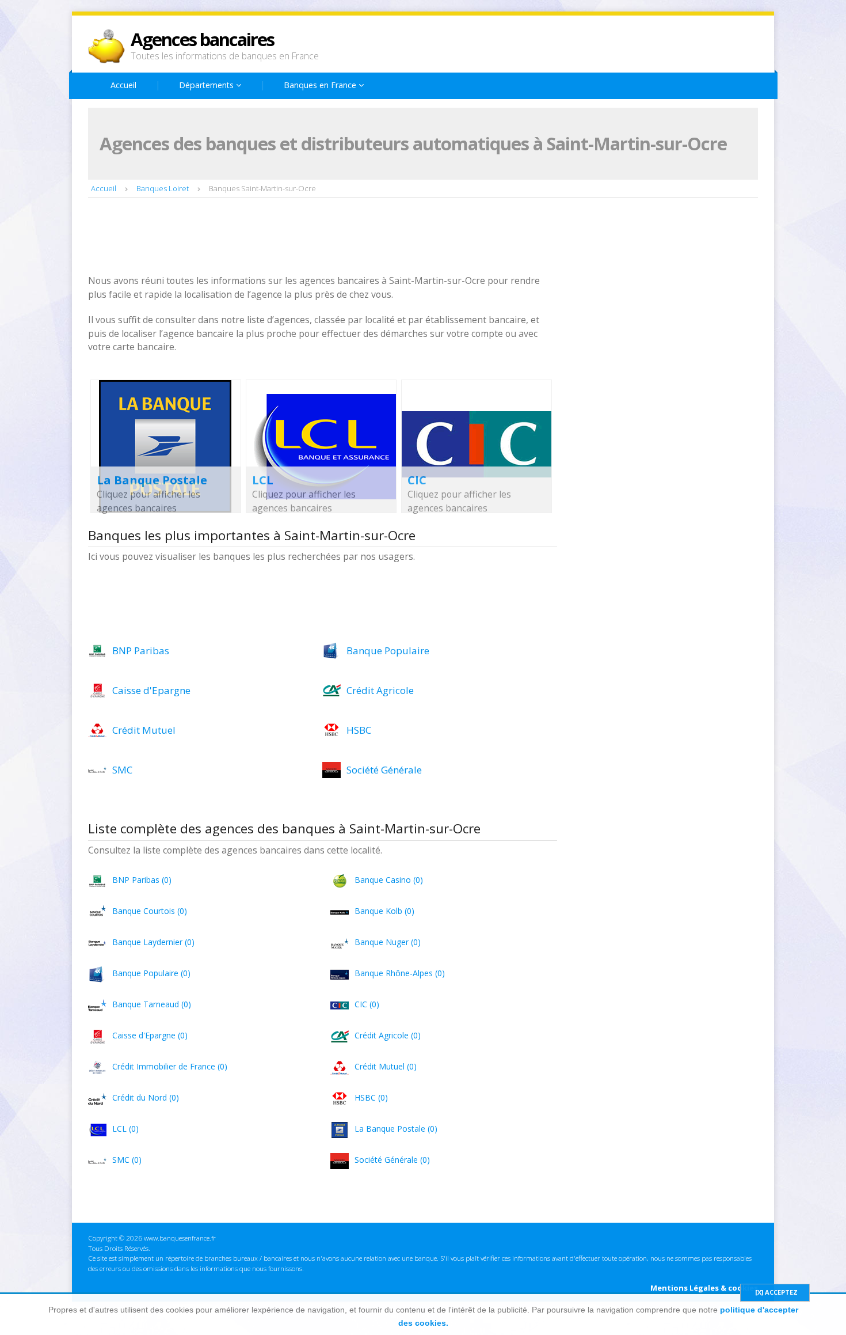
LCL (262, 480)
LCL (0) (125, 1128)
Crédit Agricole (380, 690)
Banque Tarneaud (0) (151, 1004)
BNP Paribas (140, 650)
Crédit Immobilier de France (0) (169, 1066)
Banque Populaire (387, 650)
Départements (207, 84)
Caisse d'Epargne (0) (150, 1035)
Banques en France (321, 84)
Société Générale (384, 769)
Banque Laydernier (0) (153, 941)
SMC (122, 769)
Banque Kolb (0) (384, 910)
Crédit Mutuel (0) (386, 1066)
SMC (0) (127, 1159)
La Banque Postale (152, 480)
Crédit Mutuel (144, 730)
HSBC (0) (371, 1097)
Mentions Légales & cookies (704, 1288)
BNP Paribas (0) (142, 879)
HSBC (358, 730)
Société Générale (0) (392, 1159)
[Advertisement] (297, 237)
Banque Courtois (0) (149, 910)
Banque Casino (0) (389, 879)
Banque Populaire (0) (151, 973)
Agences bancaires (202, 39)
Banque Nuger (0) (388, 941)
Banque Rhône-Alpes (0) (400, 973)
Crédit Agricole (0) (388, 1035)
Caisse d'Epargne (151, 690)
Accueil (123, 84)
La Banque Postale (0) (396, 1128)
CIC (416, 480)
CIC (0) (367, 1004)
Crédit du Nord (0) (145, 1097)
